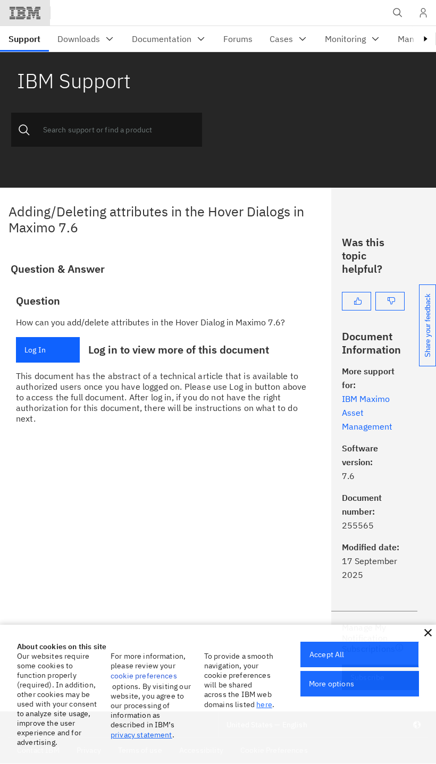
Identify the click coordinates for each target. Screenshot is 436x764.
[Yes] (356, 301)
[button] (428, 632)
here (264, 704)
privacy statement (141, 735)
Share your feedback (428, 325)
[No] (390, 301)
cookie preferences (144, 676)
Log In (35, 350)
